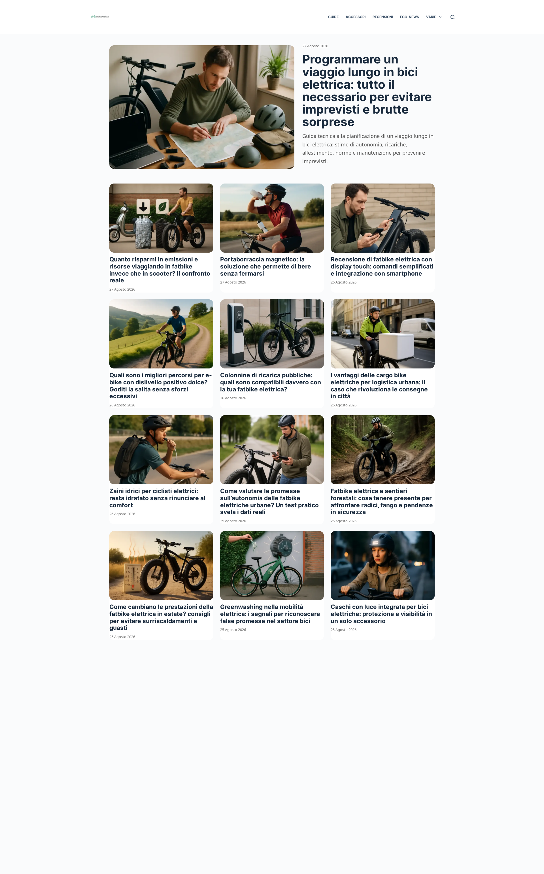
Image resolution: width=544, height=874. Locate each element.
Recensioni (383, 17)
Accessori (356, 17)
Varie (431, 17)
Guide (333, 17)
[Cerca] (452, 17)
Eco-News (409, 17)
